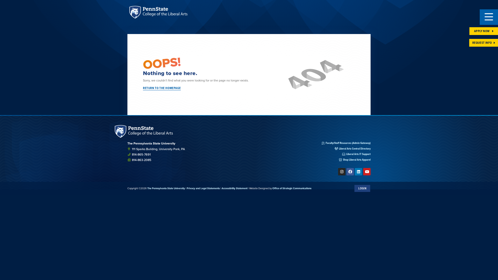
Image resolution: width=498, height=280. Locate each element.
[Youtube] (367, 171)
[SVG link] (144, 131)
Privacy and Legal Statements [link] (203, 188)
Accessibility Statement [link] (234, 188)
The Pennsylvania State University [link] (166, 188)
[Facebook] (350, 171)
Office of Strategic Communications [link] (291, 188)
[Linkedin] (358, 171)
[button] (489, 17)
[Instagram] (341, 171)
